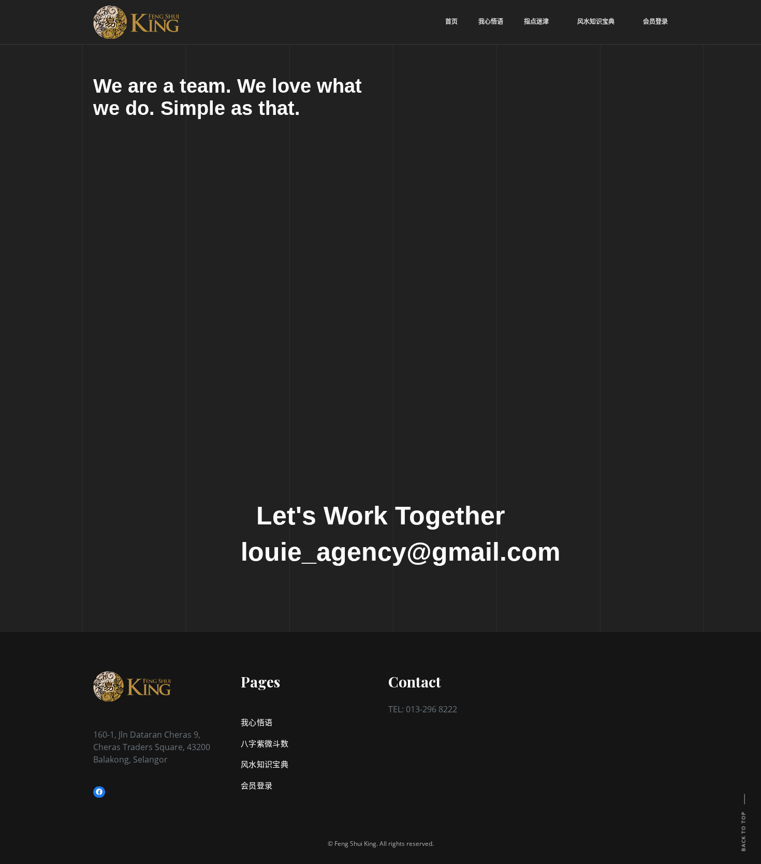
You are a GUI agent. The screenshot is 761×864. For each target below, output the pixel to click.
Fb (137, 287)
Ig (213, 287)
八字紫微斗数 (264, 743)
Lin (188, 287)
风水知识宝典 (264, 764)
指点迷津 (536, 21)
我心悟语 (490, 21)
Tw (111, 287)
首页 (451, 21)
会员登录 (256, 785)
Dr (162, 287)
